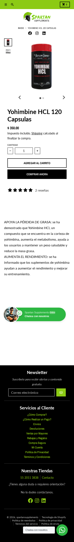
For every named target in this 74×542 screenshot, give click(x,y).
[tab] (40, 98)
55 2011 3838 (29, 477)
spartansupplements (27, 517)
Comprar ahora (37, 174)
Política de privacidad (50, 520)
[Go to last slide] (20, 97)
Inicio (21, 28)
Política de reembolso (23, 520)
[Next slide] (64, 97)
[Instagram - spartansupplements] (37, 33)
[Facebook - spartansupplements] (30, 33)
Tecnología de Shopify (54, 517)
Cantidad (12, 144)
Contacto (48, 477)
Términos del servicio (26, 523)
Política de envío (50, 523)
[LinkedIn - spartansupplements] (44, 33)
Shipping (36, 133)
